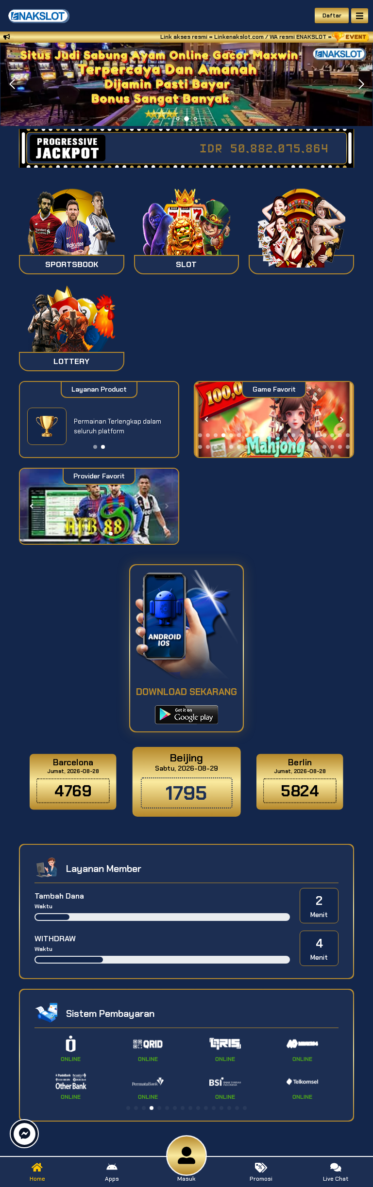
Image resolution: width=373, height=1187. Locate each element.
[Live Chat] (306, 236)
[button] (361, 84)
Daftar (331, 15)
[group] (274, 419)
